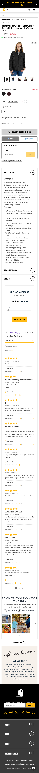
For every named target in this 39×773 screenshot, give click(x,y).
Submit (30, 705)
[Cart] (34, 10)
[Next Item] (36, 4)
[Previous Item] (2, 4)
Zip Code (7, 150)
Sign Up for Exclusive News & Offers (19, 702)
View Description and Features (12, 161)
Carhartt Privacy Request (27, 764)
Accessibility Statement (27, 760)
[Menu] (7, 9)
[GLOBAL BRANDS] (19, 753)
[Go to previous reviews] (13, 588)
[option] (7, 79)
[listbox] (19, 80)
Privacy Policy (15, 760)
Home (3, 15)
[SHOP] (19, 743)
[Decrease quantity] (14, 123)
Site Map (8, 760)
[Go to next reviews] (26, 588)
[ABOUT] (19, 724)
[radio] (4, 94)
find (30, 154)
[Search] (29, 10)
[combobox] (19, 341)
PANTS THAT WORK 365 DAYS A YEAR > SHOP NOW (19, 3)
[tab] (15, 332)
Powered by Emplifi (20, 638)
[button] (19, 58)
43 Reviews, (17, 19)
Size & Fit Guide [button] (13, 101)
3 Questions (23, 19)
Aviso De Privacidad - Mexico (12, 764)
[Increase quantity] (22, 123)
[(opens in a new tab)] (5, 712)
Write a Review (19, 319)
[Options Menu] (33, 372)
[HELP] (19, 733)
